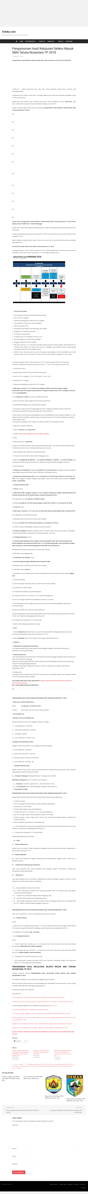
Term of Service (54, 1184)
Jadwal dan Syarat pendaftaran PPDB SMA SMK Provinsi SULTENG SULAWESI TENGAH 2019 (62, 1053)
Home (21, 41)
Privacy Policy (62, 1184)
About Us (76, 1184)
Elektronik (69, 41)
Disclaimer (70, 1184)
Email (14, 1156)
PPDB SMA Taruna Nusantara (64, 1066)
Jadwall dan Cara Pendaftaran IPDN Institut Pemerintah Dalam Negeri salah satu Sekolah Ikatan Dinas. (42, 1024)
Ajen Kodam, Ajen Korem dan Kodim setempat (34, 434)
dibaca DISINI (53, 1005)
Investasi (42, 41)
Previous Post (22, 1110)
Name (14, 1148)
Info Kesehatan (30, 41)
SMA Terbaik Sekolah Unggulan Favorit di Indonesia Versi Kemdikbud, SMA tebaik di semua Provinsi (41, 1013)
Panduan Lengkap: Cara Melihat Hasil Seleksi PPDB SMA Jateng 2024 (11, 1078)
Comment (15, 1125)
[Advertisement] (44, 12)
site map (83, 1187)
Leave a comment (16, 1068)
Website (14, 1164)
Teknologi (50, 41)
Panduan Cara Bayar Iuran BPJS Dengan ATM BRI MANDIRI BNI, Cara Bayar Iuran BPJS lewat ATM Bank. (42, 1001)
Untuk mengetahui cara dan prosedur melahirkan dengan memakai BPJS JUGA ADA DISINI (38, 997)
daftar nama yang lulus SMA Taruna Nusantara (41, 1064)
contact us (83, 1184)
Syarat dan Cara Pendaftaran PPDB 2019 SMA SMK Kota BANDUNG (41, 1052)
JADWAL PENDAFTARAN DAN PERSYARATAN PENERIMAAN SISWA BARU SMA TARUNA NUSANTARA (20, 1053)
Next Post (66, 1110)
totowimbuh (15, 56)
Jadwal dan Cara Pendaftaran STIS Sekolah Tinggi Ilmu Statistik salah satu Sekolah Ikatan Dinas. (40, 1027)
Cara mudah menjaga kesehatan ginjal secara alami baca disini (30, 1009)
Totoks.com (9, 31)
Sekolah (60, 41)
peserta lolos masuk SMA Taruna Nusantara (44, 1066)
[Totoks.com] (16, 41)
